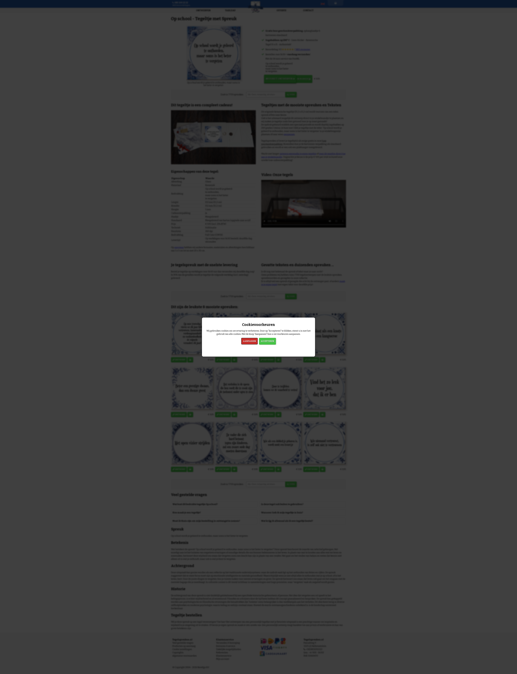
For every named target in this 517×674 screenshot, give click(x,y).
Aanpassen (249, 341)
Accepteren (267, 341)
